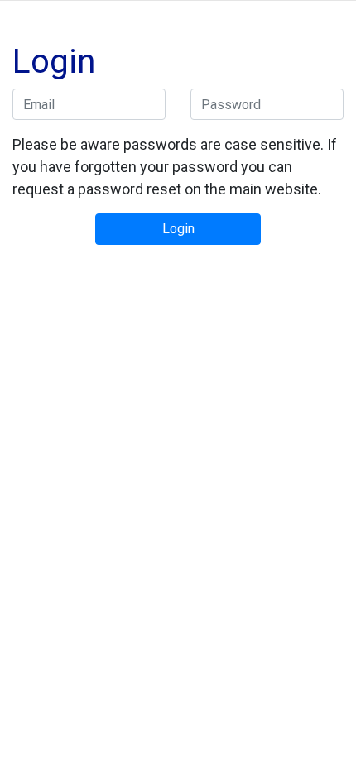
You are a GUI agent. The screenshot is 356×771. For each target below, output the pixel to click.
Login (178, 229)
